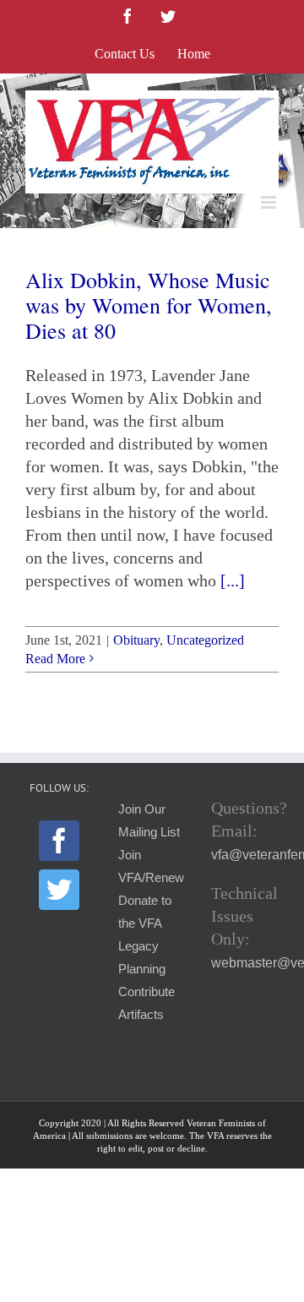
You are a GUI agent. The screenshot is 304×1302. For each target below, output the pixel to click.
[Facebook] (59, 840)
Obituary (136, 640)
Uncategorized (205, 640)
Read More (55, 658)
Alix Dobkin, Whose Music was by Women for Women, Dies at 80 (148, 305)
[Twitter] (59, 889)
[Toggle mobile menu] (270, 202)
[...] (232, 580)
